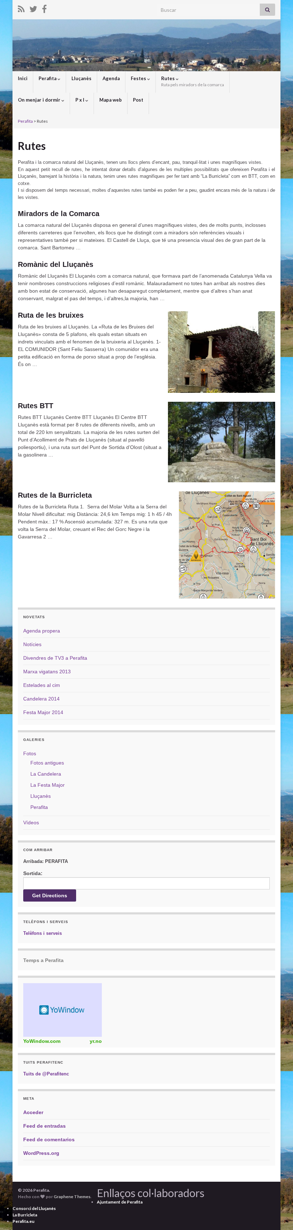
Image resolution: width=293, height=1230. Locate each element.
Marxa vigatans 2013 (47, 671)
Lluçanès (81, 78)
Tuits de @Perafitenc (46, 1074)
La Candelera (45, 774)
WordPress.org (41, 1153)
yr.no (96, 1041)
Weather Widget (62, 1010)
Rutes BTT (35, 406)
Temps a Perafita (43, 960)
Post (138, 100)
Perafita (48, 78)
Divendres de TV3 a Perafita (55, 658)
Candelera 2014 (41, 699)
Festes (139, 78)
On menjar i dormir (39, 100)
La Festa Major (47, 785)
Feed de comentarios (49, 1139)
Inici (23, 78)
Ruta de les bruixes (51, 315)
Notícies (32, 644)
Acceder (33, 1112)
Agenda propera (41, 631)
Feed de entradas (44, 1126)
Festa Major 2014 (43, 712)
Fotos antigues (47, 763)
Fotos (29, 753)
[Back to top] (277, 1214)
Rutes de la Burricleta (55, 495)
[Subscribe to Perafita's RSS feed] (21, 8)
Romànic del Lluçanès (55, 264)
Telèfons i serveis (42, 933)
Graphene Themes (72, 1196)
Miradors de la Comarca (58, 214)
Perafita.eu (23, 1221)
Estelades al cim (41, 685)
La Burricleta (25, 1214)
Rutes (192, 81)
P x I (80, 100)
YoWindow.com (41, 1041)
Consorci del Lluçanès (34, 1208)
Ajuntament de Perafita (120, 1202)
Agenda (111, 78)
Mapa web (110, 100)
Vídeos (31, 822)
